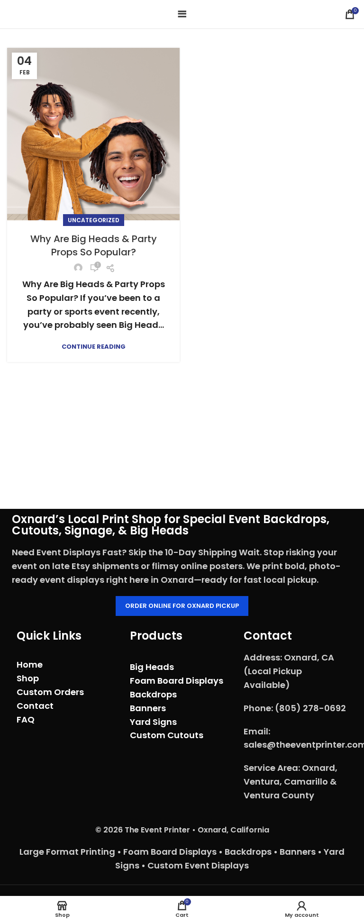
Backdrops (153, 694)
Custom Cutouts (166, 735)
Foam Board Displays (176, 681)
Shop (28, 678)
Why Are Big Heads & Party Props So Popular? (93, 245)
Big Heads (152, 667)
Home (30, 664)
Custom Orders (50, 692)
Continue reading (94, 346)
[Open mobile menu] (182, 14)
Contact (35, 706)
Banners (148, 708)
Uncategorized (93, 220)
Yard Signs (153, 722)
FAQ (26, 719)
